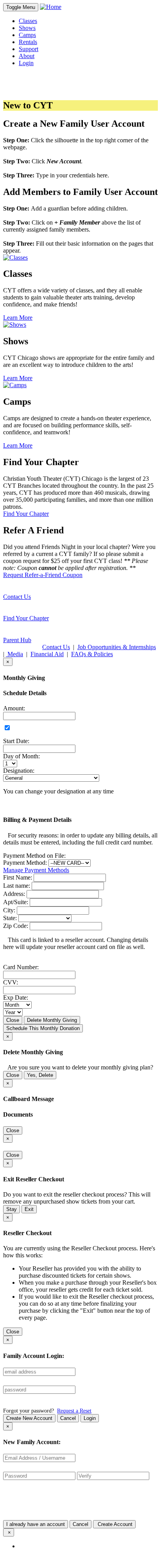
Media (14, 654)
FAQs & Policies (92, 654)
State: (10, 918)
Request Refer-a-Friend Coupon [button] (42, 575)
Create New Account (29, 1418)
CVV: (10, 982)
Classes (28, 21)
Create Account (114, 1524)
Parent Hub (17, 640)
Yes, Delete (40, 1075)
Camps (27, 35)
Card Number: (21, 967)
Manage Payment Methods (36, 870)
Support (28, 49)
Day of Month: (21, 756)
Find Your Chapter (26, 618)
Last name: (16, 885)
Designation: (18, 770)
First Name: (17, 877)
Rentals (28, 42)
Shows (27, 28)
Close (12, 1020)
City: (9, 910)
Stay (11, 1209)
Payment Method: (25, 862)
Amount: (14, 708)
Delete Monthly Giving (52, 1020)
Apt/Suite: (15, 902)
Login (90, 1418)
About (26, 56)
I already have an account (35, 1524)
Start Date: (16, 741)
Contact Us (17, 596)
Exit (29, 1209)
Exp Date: (15, 997)
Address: (14, 893)
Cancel (68, 1418)
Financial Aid (47, 654)
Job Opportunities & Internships (116, 647)
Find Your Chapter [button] (26, 513)
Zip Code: (15, 925)
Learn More (17, 317)
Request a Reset (74, 1410)
